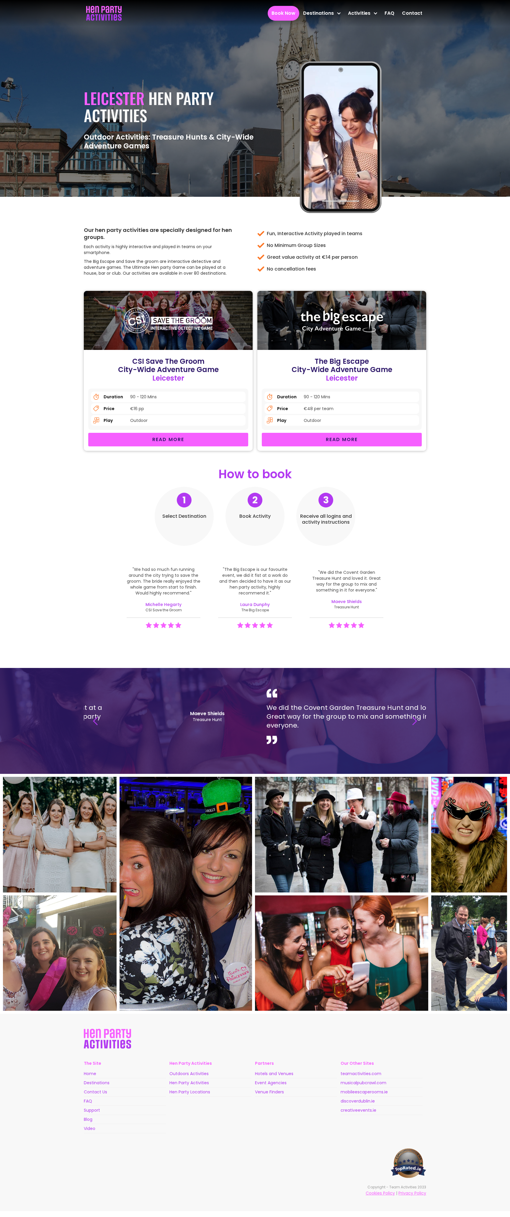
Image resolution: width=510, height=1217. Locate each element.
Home (90, 1074)
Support (92, 1110)
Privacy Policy (412, 1193)
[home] (104, 13)
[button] (321, 13)
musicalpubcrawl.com (363, 1083)
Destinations (96, 1083)
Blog (88, 1119)
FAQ (389, 13)
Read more (168, 439)
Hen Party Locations (189, 1092)
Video (89, 1128)
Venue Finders (269, 1092)
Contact (412, 13)
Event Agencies (271, 1083)
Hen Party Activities (189, 1083)
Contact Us (95, 1092)
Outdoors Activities (189, 1074)
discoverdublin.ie (358, 1101)
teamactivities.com (361, 1074)
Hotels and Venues (274, 1074)
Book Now (283, 13)
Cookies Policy (380, 1193)
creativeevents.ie (358, 1110)
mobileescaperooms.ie (364, 1092)
